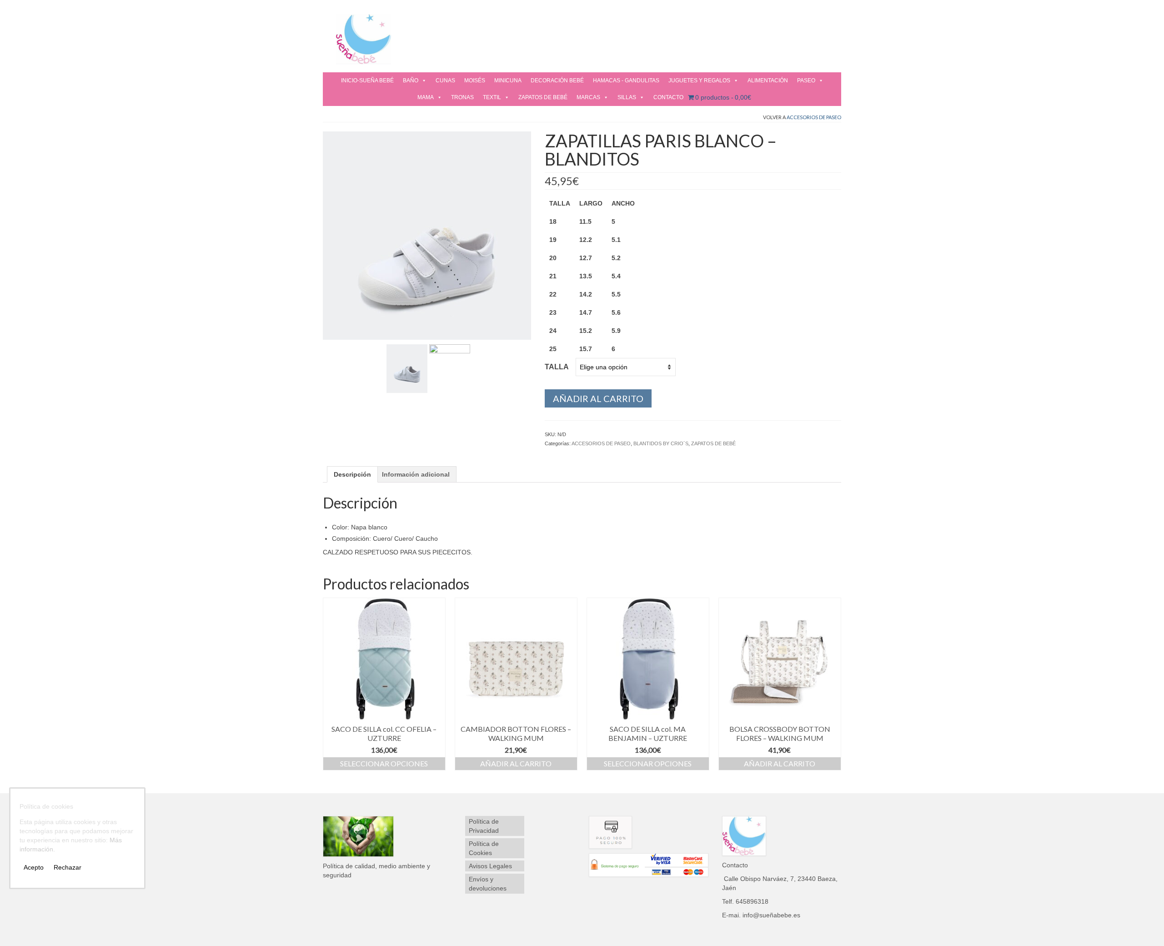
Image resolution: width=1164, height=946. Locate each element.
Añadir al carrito (598, 398)
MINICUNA (508, 80)
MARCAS (588, 97)
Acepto (34, 867)
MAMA (425, 97)
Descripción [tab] (352, 474)
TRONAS (462, 97)
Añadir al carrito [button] (516, 763)
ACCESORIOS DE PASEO (814, 117)
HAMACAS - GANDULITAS (626, 80)
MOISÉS (474, 80)
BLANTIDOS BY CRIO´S (660, 443)
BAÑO (410, 80)
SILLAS (626, 97)
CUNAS (445, 80)
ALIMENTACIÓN (768, 80)
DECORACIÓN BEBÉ (557, 80)
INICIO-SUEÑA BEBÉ (367, 80)
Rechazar (67, 867)
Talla (557, 367)
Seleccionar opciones (384, 763)
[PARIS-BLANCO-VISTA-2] (407, 368)
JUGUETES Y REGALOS (699, 80)
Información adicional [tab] (416, 474)
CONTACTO (668, 97)
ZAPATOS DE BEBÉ (542, 97)
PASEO (806, 80)
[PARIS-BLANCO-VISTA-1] (427, 234)
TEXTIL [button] (492, 97)
